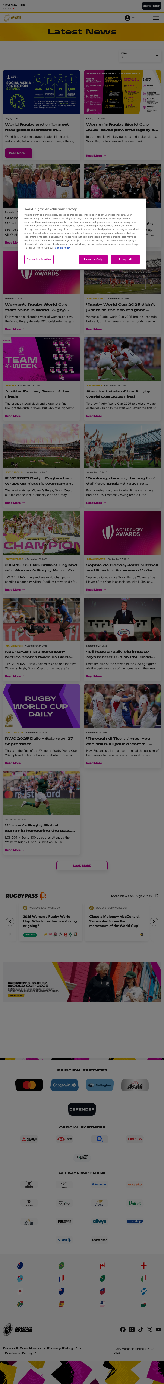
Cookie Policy (62, 247)
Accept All (125, 259)
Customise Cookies (39, 259)
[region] (82, 234)
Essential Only (93, 259)
